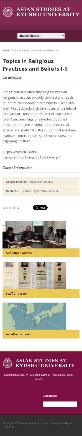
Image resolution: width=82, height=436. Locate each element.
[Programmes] (34, 234)
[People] (34, 275)
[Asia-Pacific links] (34, 316)
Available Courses (19, 253)
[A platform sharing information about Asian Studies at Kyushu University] (41, 12)
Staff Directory (16, 293)
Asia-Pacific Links (18, 334)
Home (6, 50)
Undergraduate (12, 77)
